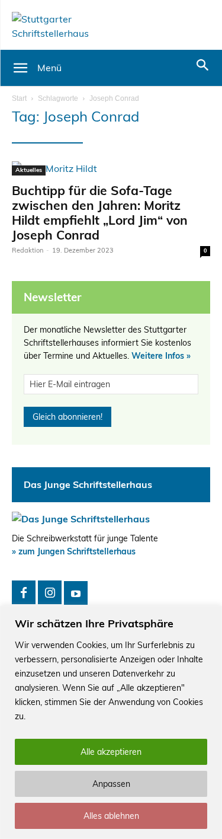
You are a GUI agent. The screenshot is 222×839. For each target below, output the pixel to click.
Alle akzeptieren (111, 752)
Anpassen (111, 784)
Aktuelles (28, 170)
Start (19, 98)
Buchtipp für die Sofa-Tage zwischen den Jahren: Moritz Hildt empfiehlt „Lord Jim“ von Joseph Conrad (100, 213)
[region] (111, 722)
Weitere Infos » (161, 355)
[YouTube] (76, 593)
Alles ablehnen (111, 816)
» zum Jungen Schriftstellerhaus (74, 551)
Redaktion (27, 250)
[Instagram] (50, 592)
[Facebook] (24, 592)
